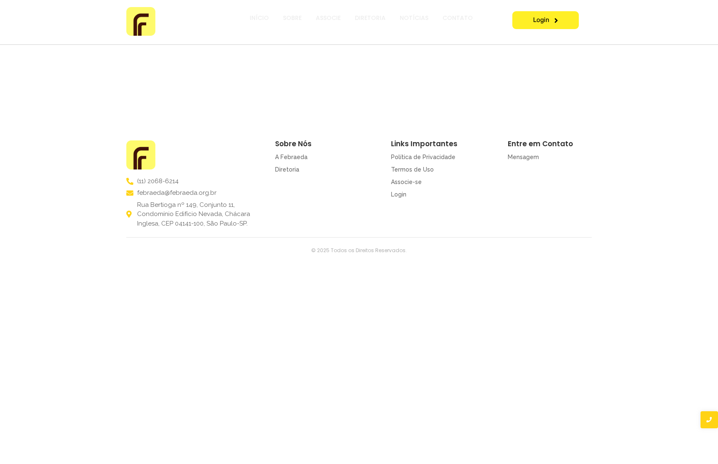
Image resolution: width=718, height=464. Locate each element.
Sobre (292, 18)
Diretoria (370, 18)
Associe (328, 18)
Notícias (414, 18)
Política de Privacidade (423, 157)
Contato (458, 18)
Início (259, 18)
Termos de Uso (412, 169)
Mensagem (523, 157)
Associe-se (406, 182)
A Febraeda (291, 157)
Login (398, 194)
